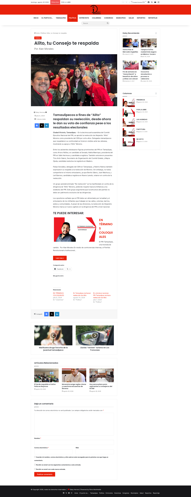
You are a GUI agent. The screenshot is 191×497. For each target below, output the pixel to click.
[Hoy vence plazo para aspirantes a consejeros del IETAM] (102, 375)
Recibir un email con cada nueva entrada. (51, 469)
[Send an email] (46, 112)
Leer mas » (60, 258)
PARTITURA (141, 129)
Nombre (37, 438)
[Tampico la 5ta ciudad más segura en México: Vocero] (149, 42)
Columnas (96, 18)
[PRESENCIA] (129, 103)
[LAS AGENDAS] (129, 122)
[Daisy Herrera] (95, 9)
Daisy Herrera (40, 112)
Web (77, 448)
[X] (42, 125)
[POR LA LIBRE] (129, 113)
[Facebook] (37, 125)
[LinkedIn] (46, 125)
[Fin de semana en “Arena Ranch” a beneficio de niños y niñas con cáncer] (131, 65)
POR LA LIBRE (141, 110)
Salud (131, 18)
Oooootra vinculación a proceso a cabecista (146, 75)
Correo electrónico (41, 448)
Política (72, 18)
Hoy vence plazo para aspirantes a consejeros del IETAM (101, 386)
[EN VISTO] (129, 142)
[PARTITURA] (129, 132)
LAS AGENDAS (142, 119)
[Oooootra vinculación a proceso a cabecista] (149, 65)
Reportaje (152, 18)
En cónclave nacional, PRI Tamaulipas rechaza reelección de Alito (102, 295)
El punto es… (47, 18)
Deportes (141, 18)
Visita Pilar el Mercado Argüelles (130, 50)
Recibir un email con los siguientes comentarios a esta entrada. (58, 465)
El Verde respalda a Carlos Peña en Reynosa (45, 385)
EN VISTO (140, 139)
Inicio (36, 18)
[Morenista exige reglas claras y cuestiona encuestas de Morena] (74, 375)
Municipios (121, 18)
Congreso (108, 18)
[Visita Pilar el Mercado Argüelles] (131, 42)
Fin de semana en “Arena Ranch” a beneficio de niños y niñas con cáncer (130, 75)
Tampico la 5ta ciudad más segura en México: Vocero (148, 51)
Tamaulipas (61, 18)
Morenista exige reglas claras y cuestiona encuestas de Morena (74, 386)
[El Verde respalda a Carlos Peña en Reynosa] (46, 375)
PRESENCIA (141, 100)
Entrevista (84, 18)
